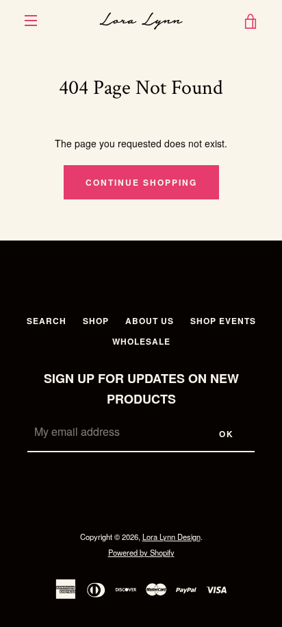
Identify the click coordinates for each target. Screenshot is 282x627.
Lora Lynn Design (171, 536)
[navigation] (31, 20)
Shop (96, 321)
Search (46, 321)
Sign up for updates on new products (141, 388)
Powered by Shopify (141, 552)
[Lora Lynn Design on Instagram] (152, 501)
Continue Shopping (141, 182)
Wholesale (141, 341)
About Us (149, 321)
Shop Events (223, 321)
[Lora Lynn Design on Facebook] (129, 501)
